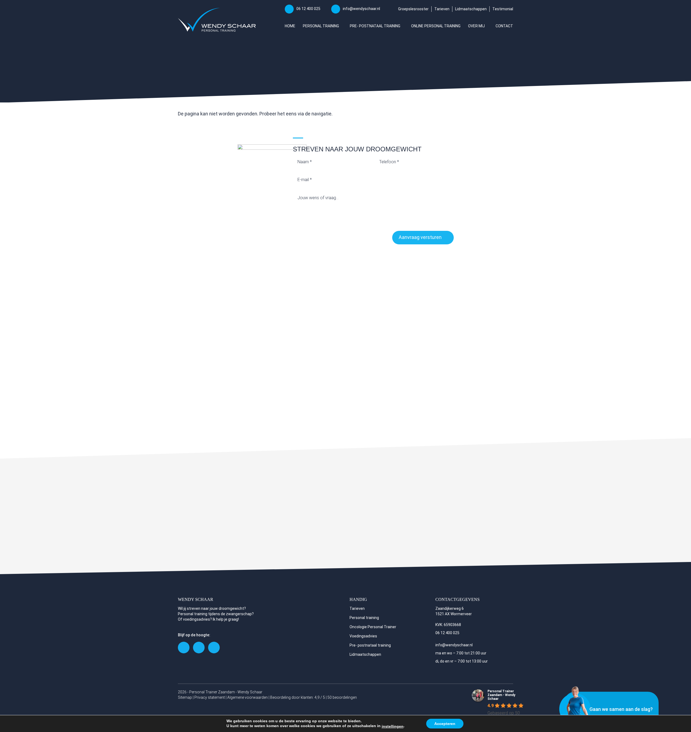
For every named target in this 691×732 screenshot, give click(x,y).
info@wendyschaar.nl (361, 8)
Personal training (364, 617)
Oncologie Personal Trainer (373, 627)
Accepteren (444, 723)
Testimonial (502, 9)
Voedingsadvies (363, 636)
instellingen (393, 726)
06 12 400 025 (308, 8)
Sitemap (185, 697)
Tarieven (441, 9)
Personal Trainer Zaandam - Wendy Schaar (501, 695)
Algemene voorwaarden (247, 697)
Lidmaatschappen (471, 9)
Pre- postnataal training (370, 645)
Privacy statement (209, 697)
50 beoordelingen (342, 697)
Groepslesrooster (413, 9)
